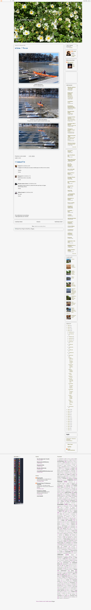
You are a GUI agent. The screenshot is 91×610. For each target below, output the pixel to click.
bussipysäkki (59, 465)
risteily (75, 557)
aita (72, 458)
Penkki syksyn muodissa (73, 266)
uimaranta (59, 585)
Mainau (63, 524)
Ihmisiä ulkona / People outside (71, 397)
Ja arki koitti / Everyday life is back (74, 284)
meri (58, 528)
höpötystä (68, 485)
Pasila (58, 540)
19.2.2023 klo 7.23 (27, 176)
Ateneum (74, 460)
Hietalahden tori (72, 481)
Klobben (70, 504)
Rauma (70, 553)
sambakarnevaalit (66, 561)
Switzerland (63, 570)
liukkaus (65, 517)
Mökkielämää (70, 532)
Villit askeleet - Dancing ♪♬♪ (71, 63)
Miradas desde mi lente (23, 183)
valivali (60, 587)
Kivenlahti (68, 439)
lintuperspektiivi (60, 516)
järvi (62, 492)
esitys (63, 469)
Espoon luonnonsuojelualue (63, 470)
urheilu (65, 586)
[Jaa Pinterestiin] (34, 156)
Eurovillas (74, 471)
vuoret (65, 595)
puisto (74, 545)
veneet (19, 158)
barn (72, 462)
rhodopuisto (59, 557)
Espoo (73, 469)
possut (58, 545)
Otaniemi (60, 537)
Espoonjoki (73, 470)
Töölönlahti (73, 583)
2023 (69, 330)
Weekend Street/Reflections (43, 462)
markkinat (59, 527)
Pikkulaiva (61, 541)
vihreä (68, 593)
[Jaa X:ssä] (31, 156)
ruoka (60, 558)
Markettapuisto (72, 525)
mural (73, 531)
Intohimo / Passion (71, 377)
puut (69, 547)
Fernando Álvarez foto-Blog (71, 178)
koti (71, 505)
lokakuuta (71, 336)
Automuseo (59, 462)
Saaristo (66, 560)
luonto (62, 520)
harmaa (69, 477)
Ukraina (64, 585)
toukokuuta (71, 347)
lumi (71, 519)
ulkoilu (74, 585)
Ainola (69, 458)
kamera (64, 495)
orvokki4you (15, 3)
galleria (74, 473)
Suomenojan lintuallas (68, 569)
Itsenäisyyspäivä (67, 488)
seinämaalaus (66, 562)
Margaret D (20, 176)
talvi (63, 574)
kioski (58, 501)
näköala (73, 534)
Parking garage (66, 538)
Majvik (58, 525)
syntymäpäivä (59, 572)
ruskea (69, 558)
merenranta (72, 527)
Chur (74, 465)
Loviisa (62, 519)
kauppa (60, 497)
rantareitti (65, 553)
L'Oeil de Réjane (71, 226)
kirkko (68, 501)
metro (75, 528)
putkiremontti (59, 547)
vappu (72, 590)
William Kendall (21, 192)
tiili (75, 578)
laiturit (60, 511)
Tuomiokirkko (72, 582)
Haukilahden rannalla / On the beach (71, 391)
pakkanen (69, 537)
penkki (65, 540)
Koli (74, 504)
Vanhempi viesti (58, 221)
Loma (70, 517)
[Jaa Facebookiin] (32, 156)
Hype (63, 484)
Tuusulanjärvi (67, 583)
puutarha (58, 549)
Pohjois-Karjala (60, 542)
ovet (64, 537)
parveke (73, 538)
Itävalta (58, 489)
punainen (65, 546)
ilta (67, 487)
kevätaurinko (72, 500)
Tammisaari (74, 574)
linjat (65, 515)
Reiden (72, 554)
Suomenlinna (59, 569)
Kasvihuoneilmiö (60, 496)
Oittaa (64, 536)
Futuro (71, 473)
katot (66, 496)
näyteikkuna (59, 536)
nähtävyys (67, 534)
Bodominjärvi (68, 464)
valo (69, 587)
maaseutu (73, 523)
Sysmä (65, 572)
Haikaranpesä (59, 475)
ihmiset (75, 485)
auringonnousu (69, 461)
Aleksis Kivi (66, 460)
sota (71, 566)
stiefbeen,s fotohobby (70, 234)
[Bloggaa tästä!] (30, 156)
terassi (63, 577)
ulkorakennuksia (60, 586)
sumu (65, 568)
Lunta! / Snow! (70, 374)
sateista (73, 561)
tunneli (60, 582)
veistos (60, 591)
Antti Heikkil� (40, 496)
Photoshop (71, 540)
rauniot (74, 553)
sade (71, 560)
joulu (74, 489)
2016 (69, 419)
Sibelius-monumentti (72, 564)
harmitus (74, 477)
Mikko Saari (70, 444)
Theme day (66, 578)
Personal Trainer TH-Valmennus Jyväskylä (44, 484)
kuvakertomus (72, 508)
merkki (70, 528)
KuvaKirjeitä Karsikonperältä (71, 106)
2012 (69, 426)
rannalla (60, 551)
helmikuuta (71, 355)
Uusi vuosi (75, 586)
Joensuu (67, 489)
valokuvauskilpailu (60, 589)
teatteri (60, 577)
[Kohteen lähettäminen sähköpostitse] (29, 156)
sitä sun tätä (73, 565)
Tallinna (74, 573)
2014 (69, 423)
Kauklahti (75, 496)
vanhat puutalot (73, 589)
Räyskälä (62, 560)
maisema (73, 524)
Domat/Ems (64, 466)
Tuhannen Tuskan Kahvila (67, 581)
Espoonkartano (60, 471)
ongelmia (75, 536)
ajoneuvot (61, 460)
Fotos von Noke (71, 202)
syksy (72, 570)
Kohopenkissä (70, 113)
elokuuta (70, 339)
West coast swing (73, 65)
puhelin (70, 545)
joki (71, 489)
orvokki (74, 51)
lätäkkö (58, 523)
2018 (69, 416)
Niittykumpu (66, 533)
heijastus (70, 480)
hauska (70, 478)
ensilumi (73, 467)
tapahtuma (64, 576)
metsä (65, 529)
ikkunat (62, 487)
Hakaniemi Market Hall (72, 125)
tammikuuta (71, 406)
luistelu (67, 519)
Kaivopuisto (67, 493)
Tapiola (71, 576)
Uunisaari (69, 586)
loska (58, 519)
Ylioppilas (60, 598)
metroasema (59, 529)
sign (58, 565)
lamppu (71, 511)
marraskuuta (71, 333)
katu (70, 496)
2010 (69, 429)
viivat (73, 593)
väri (65, 596)
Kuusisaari (66, 508)
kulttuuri (67, 507)
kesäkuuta (71, 344)
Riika (71, 557)
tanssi (58, 576)
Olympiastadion (69, 536)
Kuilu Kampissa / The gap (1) (74, 304)
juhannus (68, 491)
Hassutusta (59, 478)
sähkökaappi (70, 572)
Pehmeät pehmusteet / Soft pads (71, 380)
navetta (60, 533)
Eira (69, 466)
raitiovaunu (60, 550)
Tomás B (20, 165)
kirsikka (61, 502)
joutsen (63, 491)
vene (69, 591)
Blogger (53, 601)
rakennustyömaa (73, 550)
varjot (76, 590)
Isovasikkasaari (59, 488)
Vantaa (68, 590)
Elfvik (72, 466)
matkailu (65, 527)
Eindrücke (70, 237)
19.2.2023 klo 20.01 (29, 192)
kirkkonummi (74, 501)
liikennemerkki (59, 515)
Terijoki (68, 577)
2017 (69, 418)
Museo (58, 532)
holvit (68, 483)
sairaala (75, 560)
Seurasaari (65, 564)
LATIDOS (69, 214)
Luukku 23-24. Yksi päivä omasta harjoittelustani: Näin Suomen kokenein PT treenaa (45, 486)
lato (60, 512)
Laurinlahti (64, 512)
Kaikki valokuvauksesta (71, 450)
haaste (73, 474)
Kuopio (73, 507)
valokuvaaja (73, 587)
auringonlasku (60, 461)
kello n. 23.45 (73, 277)
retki (70, 556)
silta (62, 565)
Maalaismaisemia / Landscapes (71, 366)
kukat (75, 506)
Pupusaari (73, 546)
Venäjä (58, 593)
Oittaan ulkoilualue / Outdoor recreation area (71, 360)
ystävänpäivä (66, 598)
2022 (69, 409)
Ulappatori (69, 585)
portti (65, 544)
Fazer (63, 473)
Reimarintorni (60, 556)
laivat (66, 511)
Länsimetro (73, 521)
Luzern (63, 521)
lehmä (61, 513)
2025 (69, 327)
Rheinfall (74, 556)
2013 (69, 424)
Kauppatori (73, 497)
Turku (62, 583)
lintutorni (68, 516)
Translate (70, 47)
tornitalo (67, 579)
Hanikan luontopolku (61, 477)
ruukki (58, 560)
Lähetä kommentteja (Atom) (40, 226)
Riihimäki (66, 557)
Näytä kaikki (74, 253)
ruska (64, 558)
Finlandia (66, 473)
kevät (66, 500)
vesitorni (63, 593)
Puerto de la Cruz (64, 545)
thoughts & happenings (70, 207)
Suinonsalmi (59, 568)
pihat (76, 540)
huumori (73, 483)
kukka (61, 507)
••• (57, 458)
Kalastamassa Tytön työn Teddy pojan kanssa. (71, 138)
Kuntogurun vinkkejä (41, 490)
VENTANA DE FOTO (72, 218)
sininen (67, 565)
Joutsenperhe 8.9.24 (71, 144)
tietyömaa (71, 578)
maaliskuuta (71, 352)
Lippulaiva (59, 517)
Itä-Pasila (73, 488)
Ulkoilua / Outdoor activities (71, 370)
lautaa (69, 512)
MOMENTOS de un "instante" (71, 246)
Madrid (58, 524)
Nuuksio (60, 534)
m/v (63, 523)
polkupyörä (68, 542)
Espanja (67, 469)
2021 (69, 411)
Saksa (60, 561)
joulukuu (59, 491)
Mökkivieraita (70, 89)
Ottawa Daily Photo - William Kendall (72, 160)
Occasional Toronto (70, 151)
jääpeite (75, 492)
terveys (73, 577)
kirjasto (62, 501)
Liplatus (74, 516)
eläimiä (60, 467)
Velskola (65, 591)
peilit (61, 540)
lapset (75, 511)
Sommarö (66, 566)
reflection (60, 554)
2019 (69, 414)
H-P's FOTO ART (71, 169)
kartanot (73, 495)
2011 (69, 428)
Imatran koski (73, 487)
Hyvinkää (67, 484)
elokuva (75, 466)
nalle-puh (75, 532)
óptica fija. (70, 190)
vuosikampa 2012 (73, 595)
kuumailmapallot (60, 508)
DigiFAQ (69, 446)
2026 (69, 325)
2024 (69, 328)
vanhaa (67, 589)
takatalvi (69, 573)
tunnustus (65, 582)
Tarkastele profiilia (74, 56)
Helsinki (59, 481)
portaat (60, 544)
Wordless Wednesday (41, 468)
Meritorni (64, 528)
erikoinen (58, 469)
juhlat (73, 491)
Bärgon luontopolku (67, 465)
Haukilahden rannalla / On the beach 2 (71, 385)
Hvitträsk (58, 484)
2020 (69, 412)
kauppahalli (67, 497)
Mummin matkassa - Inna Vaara (72, 88)
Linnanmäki (74, 515)
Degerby (58, 466)
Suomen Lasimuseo (72, 568)
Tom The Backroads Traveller (70, 164)
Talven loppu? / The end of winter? (71, 402)
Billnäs (62, 464)
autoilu (75, 461)
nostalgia (71, 533)
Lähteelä (67, 521)
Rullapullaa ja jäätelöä (71, 107)
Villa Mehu (65, 594)
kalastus (73, 493)
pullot (58, 546)
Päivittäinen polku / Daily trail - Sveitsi (74, 298)
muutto (62, 532)
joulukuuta (71, 332)
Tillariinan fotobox (71, 143)
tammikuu (69, 574)
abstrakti (61, 458)
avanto (68, 462)
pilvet (65, 541)
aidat (65, 458)
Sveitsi (75, 569)
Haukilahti (64, 478)
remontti (66, 556)
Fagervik (58, 473)
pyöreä (70, 549)
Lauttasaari (75, 512)
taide (60, 573)
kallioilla (58, 495)
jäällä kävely (68, 492)
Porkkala (75, 542)
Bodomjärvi (74, 464)
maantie (67, 523)
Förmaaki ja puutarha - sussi (71, 129)
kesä (62, 500)
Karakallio (68, 495)
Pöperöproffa (40, 477)
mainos (68, 524)
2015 (69, 421)
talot (58, 574)
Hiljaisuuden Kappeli (61, 483)
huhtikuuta (71, 349)
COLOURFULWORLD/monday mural (45, 471)
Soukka (74, 566)
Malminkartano (65, 525)
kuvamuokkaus (69, 440)
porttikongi (70, 544)
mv (65, 532)
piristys (69, 541)
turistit (58, 583)
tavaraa (75, 576)
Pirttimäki (74, 541)
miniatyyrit (75, 529)
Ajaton (76, 458)
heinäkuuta (71, 341)
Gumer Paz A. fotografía (70, 222)
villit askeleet (72, 594)
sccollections (70, 229)
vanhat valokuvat (60, 590)
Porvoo (69, 102)
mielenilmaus (70, 529)
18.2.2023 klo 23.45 (26, 165)
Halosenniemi (66, 475)
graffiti (68, 474)
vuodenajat (59, 595)
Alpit (70, 460)
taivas (64, 573)
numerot (75, 533)
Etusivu (38, 221)
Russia (74, 558)
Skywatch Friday (40, 465)
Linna (69, 515)
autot (64, 462)
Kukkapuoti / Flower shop (74, 316)
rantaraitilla (68, 551)
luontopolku (70, 520)
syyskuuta (71, 338)
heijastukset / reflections (71, 438)
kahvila (60, 493)
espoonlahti (67, 471)
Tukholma (75, 581)
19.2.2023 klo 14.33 (32, 183)
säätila (75, 572)
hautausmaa (64, 480)
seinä (58, 562)
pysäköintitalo (64, 549)
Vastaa (19, 172)
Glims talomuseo (60, 474)
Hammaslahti (72, 475)
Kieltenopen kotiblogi (70, 93)
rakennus (66, 550)
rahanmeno (75, 549)
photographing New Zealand (71, 194)
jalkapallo (62, 489)
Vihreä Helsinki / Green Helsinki (73, 273)
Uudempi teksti (18, 221)
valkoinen (65, 587)
